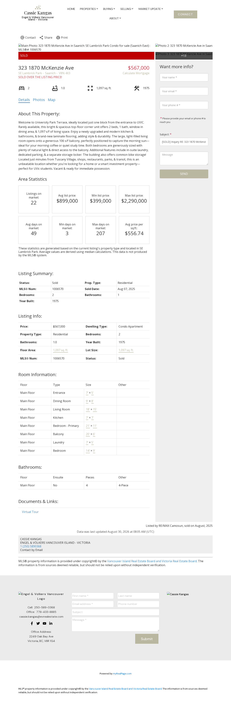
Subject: (164, 134)
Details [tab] (24, 99)
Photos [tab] (39, 99)
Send (184, 174)
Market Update (150, 9)
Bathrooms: (30, 467)
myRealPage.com (122, 673)
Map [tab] (51, 99)
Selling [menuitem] (125, 9)
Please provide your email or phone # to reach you (183, 120)
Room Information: (37, 374)
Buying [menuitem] (108, 9)
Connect (185, 14)
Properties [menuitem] (88, 9)
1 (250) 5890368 (30, 546)
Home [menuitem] (71, 9)
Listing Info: (30, 316)
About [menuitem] (114, 18)
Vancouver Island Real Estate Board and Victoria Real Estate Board (152, 561)
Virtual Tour (30, 512)
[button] (185, 14)
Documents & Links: (38, 501)
